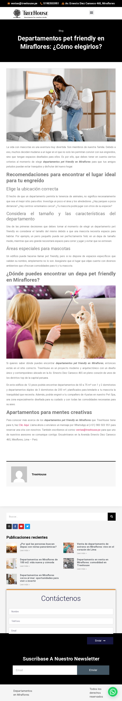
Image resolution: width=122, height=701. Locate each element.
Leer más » (25, 550)
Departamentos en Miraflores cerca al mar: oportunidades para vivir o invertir (39, 578)
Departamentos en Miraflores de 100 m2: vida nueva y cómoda (39, 561)
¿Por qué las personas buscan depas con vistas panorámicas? (38, 545)
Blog (61, 30)
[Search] (112, 517)
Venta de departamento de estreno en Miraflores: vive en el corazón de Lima (95, 546)
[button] (91, 12)
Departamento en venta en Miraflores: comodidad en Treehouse (92, 562)
